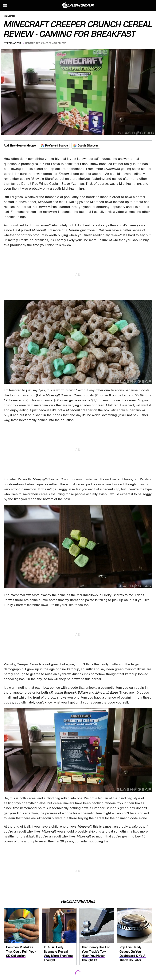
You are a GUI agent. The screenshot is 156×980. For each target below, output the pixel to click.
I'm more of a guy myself (72, 230)
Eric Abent (14, 43)
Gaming (9, 16)
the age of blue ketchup (61, 669)
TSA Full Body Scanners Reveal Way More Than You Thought (58, 953)
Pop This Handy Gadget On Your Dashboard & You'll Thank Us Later (132, 953)
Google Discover (88, 145)
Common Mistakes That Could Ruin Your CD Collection (21, 951)
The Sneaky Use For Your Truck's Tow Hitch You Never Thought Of (96, 953)
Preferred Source (56, 145)
